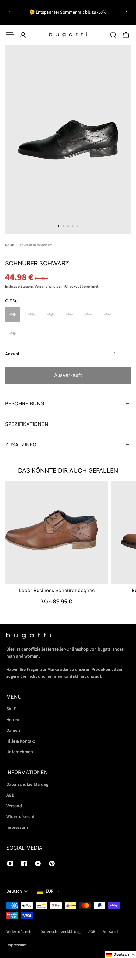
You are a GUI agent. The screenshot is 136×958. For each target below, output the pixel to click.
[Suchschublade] (113, 35)
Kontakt (70, 676)
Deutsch (14, 891)
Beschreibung (24, 403)
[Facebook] (24, 863)
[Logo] (68, 35)
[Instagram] (10, 863)
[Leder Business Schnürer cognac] (56, 532)
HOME (9, 245)
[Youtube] (38, 863)
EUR (49, 891)
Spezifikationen (26, 424)
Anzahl (12, 353)
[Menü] (10, 35)
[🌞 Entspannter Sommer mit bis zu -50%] (68, 12)
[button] (120, 954)
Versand (41, 286)
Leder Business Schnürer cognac (57, 591)
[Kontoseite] (22, 35)
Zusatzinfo (20, 444)
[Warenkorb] (126, 35)
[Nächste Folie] (126, 12)
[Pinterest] (52, 863)
